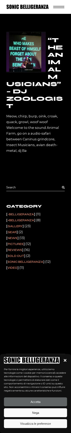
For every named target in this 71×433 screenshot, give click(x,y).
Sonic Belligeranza (25, 262)
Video (12, 268)
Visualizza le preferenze (35, 423)
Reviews (14, 250)
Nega (35, 412)
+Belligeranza (20, 220)
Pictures (15, 244)
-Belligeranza (20, 214)
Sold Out (15, 256)
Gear (12, 232)
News (12, 238)
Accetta (35, 402)
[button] (65, 360)
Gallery (14, 226)
